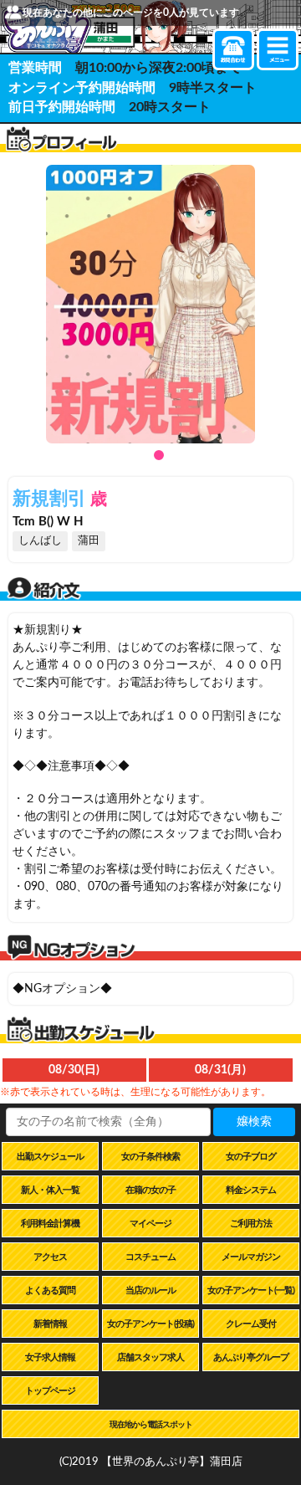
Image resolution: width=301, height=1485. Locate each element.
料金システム (251, 1190)
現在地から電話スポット (151, 1425)
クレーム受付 (251, 1324)
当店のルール (150, 1290)
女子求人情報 (50, 1357)
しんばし (40, 540)
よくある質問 (50, 1290)
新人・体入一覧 (50, 1190)
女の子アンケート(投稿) (150, 1324)
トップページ (50, 1390)
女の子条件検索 (150, 1156)
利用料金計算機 (50, 1223)
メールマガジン (251, 1257)
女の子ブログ (251, 1156)
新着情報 (50, 1324)
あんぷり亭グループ (250, 1357)
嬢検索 (254, 1122)
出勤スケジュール (50, 1156)
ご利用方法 (251, 1223)
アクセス (50, 1257)
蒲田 (88, 540)
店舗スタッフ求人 (150, 1357)
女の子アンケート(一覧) (250, 1290)
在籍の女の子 (150, 1190)
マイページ (150, 1223)
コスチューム (150, 1257)
